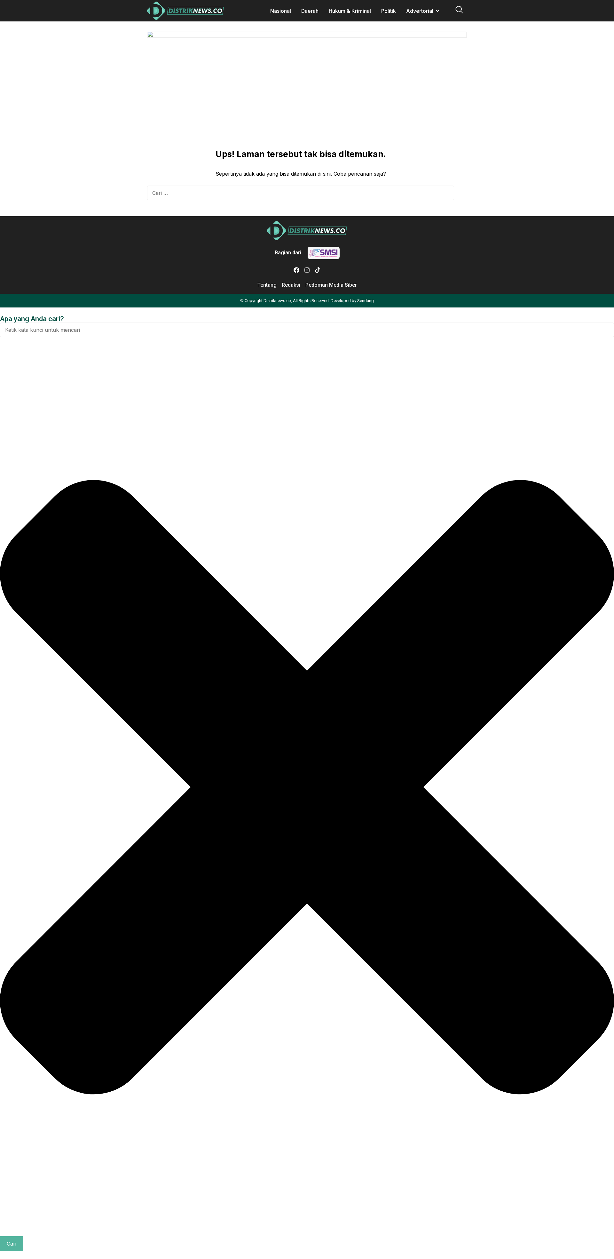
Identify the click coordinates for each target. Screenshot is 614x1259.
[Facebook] (296, 270)
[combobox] (307, 330)
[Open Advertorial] (437, 11)
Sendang (365, 300)
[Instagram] (307, 270)
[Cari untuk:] (300, 193)
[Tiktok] (317, 270)
